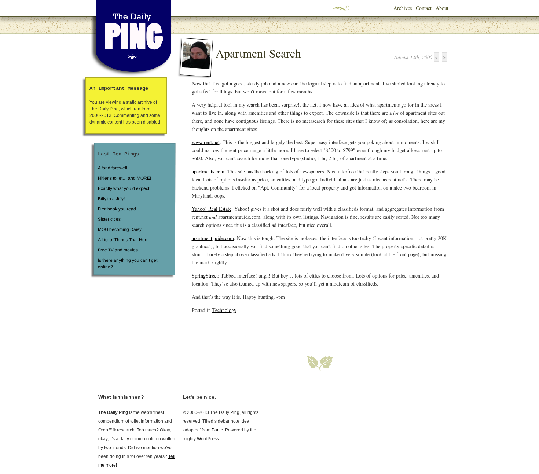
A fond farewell (112, 167)
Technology (224, 309)
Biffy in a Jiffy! (111, 198)
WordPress (208, 438)
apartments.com (208, 171)
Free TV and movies (118, 250)
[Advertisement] (277, 330)
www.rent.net (206, 142)
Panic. (218, 430)
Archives (402, 7)
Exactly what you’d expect (123, 188)
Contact (424, 7)
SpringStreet (205, 275)
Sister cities (109, 219)
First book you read (117, 209)
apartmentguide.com (213, 238)
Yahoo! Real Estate (211, 208)
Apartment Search (258, 53)
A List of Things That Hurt (122, 239)
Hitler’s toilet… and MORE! (124, 178)
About (442, 7)
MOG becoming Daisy (119, 229)
